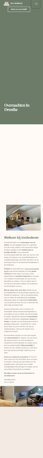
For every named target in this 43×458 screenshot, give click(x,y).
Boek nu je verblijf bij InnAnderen (16, 357)
